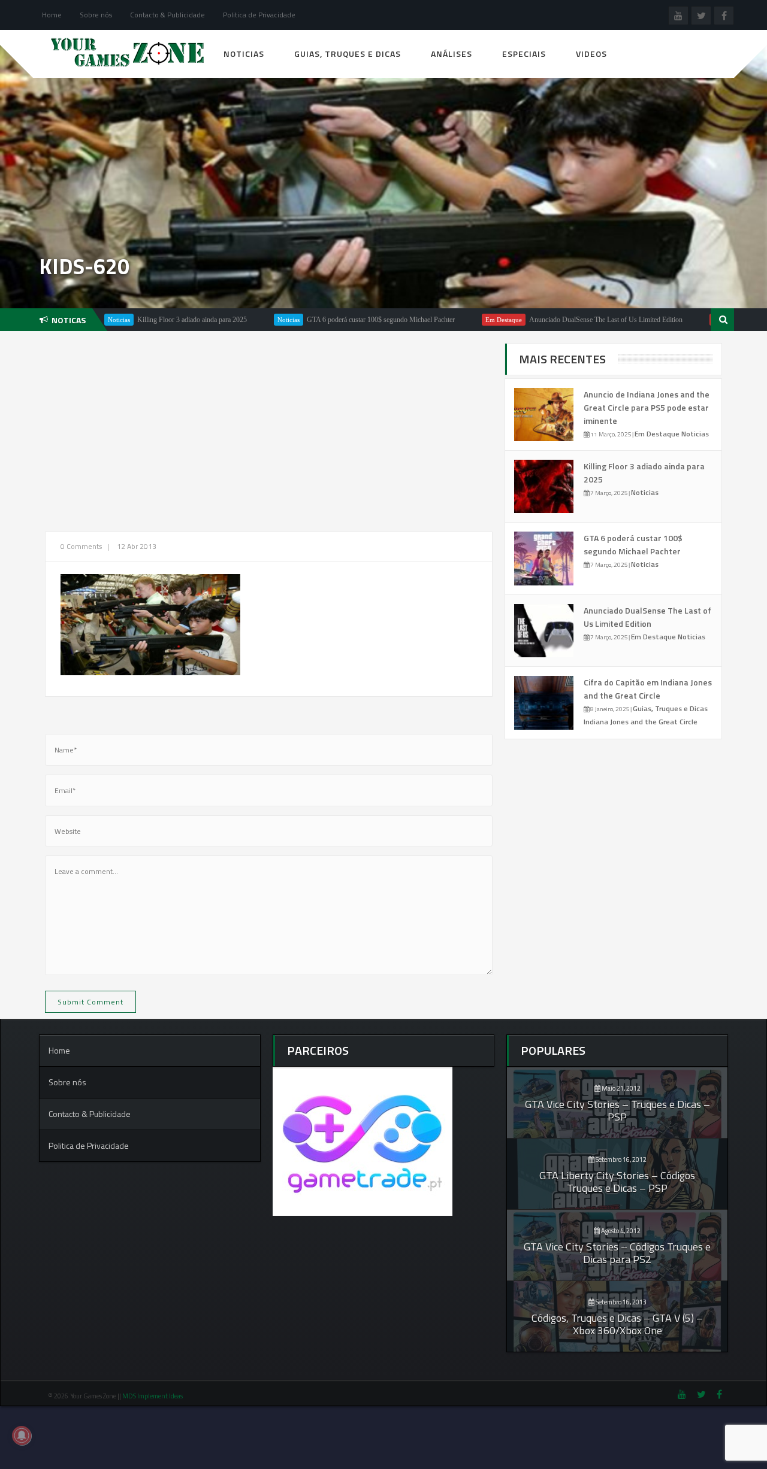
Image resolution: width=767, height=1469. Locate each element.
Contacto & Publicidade (167, 14)
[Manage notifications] (21, 1435)
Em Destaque (465, 319)
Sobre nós (96, 14)
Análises (451, 53)
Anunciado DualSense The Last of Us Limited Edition (567, 319)
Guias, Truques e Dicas (347, 53)
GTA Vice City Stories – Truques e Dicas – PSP (617, 1110)
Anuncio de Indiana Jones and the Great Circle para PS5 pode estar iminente (646, 407)
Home (52, 14)
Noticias (244, 53)
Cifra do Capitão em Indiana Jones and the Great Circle (648, 689)
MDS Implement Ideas (153, 1396)
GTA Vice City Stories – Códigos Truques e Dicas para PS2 (617, 1253)
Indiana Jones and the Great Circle (640, 721)
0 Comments (81, 546)
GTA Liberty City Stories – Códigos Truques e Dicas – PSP (617, 1181)
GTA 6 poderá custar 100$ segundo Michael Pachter (342, 319)
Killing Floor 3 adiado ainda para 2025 (154, 319)
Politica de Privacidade (259, 14)
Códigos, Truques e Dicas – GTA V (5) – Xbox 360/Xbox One (617, 1324)
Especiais (524, 53)
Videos (591, 53)
